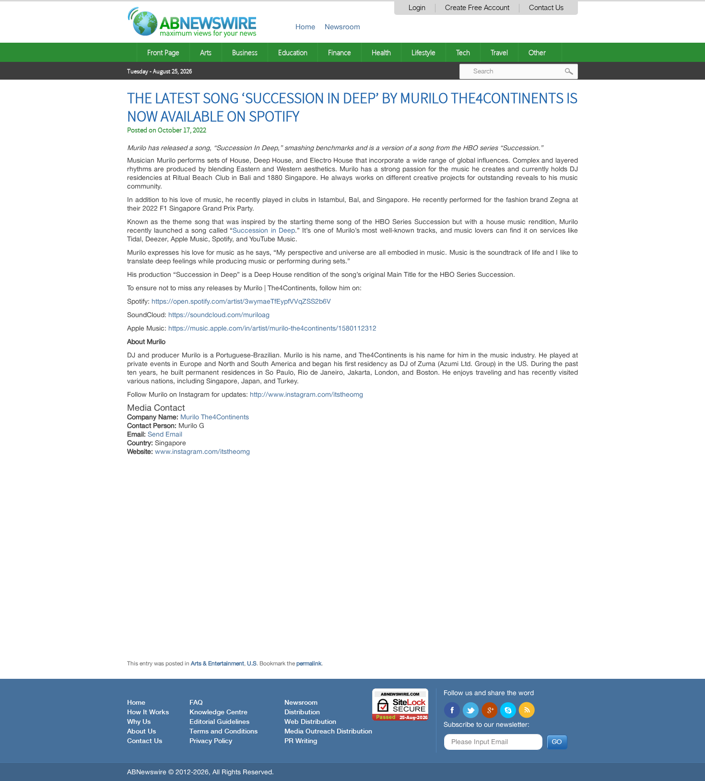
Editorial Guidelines (219, 722)
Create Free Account (477, 8)
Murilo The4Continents (214, 417)
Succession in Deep (264, 230)
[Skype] (508, 711)
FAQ (196, 702)
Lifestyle (423, 52)
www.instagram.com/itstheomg (202, 451)
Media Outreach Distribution (328, 731)
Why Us (139, 722)
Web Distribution (310, 722)
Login (417, 8)
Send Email (165, 434)
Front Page (163, 52)
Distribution (302, 712)
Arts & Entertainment (217, 663)
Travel (499, 52)
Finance (339, 52)
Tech (463, 52)
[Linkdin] (489, 711)
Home (305, 27)
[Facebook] (452, 711)
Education (292, 52)
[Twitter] (470, 711)
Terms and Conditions (223, 731)
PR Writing (300, 741)
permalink (308, 663)
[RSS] (526, 711)
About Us (141, 731)
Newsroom (342, 27)
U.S (252, 663)
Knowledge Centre (218, 712)
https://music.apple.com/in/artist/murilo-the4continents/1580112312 (272, 328)
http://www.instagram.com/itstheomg (306, 394)
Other (537, 52)
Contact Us (546, 8)
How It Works (148, 712)
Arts (206, 52)
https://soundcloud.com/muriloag (219, 315)
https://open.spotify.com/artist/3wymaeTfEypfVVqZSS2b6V (241, 301)
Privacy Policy (210, 741)
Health (381, 52)
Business (245, 52)
